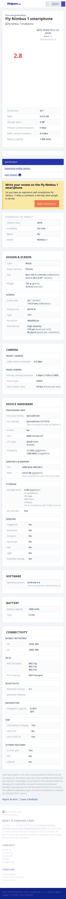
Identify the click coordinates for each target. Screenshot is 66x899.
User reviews (12, 174)
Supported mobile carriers (17, 168)
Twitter (5, 858)
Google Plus (8, 862)
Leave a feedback (29, 799)
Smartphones (12, 216)
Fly (51, 36)
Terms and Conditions (13, 877)
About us (6, 849)
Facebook (7, 855)
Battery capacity (15, 139)
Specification (11, 161)
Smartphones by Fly (48, 39)
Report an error (10, 799)
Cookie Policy (9, 880)
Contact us (7, 852)
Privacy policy (9, 874)
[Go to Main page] (33, 811)
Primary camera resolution (20, 127)
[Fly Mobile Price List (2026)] (48, 31)
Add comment (46, 204)
